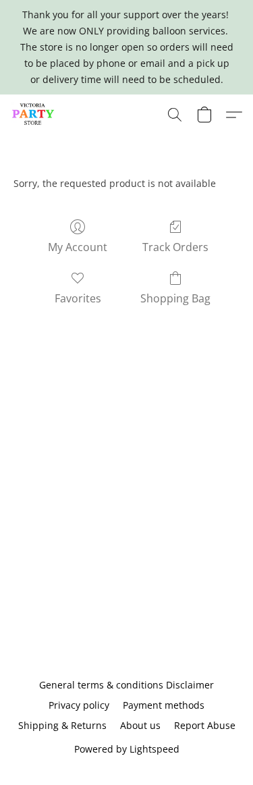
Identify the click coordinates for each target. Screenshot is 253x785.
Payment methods (163, 705)
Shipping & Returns (62, 725)
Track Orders (175, 247)
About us (140, 725)
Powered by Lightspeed (126, 748)
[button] (34, 114)
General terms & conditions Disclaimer (126, 684)
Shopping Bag (175, 298)
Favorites (78, 298)
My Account (77, 247)
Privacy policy (79, 705)
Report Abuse (204, 725)
